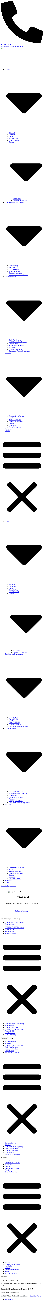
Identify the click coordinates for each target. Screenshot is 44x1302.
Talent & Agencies (15, 420)
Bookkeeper (17, 199)
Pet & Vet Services (15, 427)
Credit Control (13, 344)
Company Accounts (15, 273)
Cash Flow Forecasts (16, 340)
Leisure (11, 423)
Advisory (12, 347)
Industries (8, 1161)
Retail (11, 418)
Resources (8, 429)
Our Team (12, 135)
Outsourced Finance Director (18, 275)
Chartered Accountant (20, 200)
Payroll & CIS (13, 267)
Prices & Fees (13, 138)
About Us (12, 133)
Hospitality (12, 425)
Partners (11, 136)
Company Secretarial (16, 349)
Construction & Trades (16, 416)
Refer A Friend (14, 140)
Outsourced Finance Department (19, 351)
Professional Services (16, 421)
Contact (7, 431)
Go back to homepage (22, 911)
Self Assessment (14, 269)
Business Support (10, 1041)
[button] (22, 476)
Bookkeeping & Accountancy (14, 922)
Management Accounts (16, 345)
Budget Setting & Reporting (18, 342)
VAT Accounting (14, 271)
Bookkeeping (13, 265)
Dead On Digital (35, 1296)
